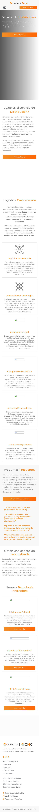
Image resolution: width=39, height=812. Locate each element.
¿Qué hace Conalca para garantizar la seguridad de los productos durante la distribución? (17, 517)
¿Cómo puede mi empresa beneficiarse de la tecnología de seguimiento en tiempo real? (18, 528)
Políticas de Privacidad (12, 778)
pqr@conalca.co (11, 796)
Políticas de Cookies (11, 781)
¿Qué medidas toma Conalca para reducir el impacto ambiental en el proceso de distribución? (19, 537)
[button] (19, 508)
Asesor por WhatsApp (13, 799)
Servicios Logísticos (10, 761)
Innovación (7, 767)
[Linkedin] (9, 757)
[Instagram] (6, 757)
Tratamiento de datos (11, 787)
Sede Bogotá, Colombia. (14, 793)
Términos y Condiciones (12, 784)
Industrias (7, 764)
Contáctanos (8, 773)
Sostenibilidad (8, 770)
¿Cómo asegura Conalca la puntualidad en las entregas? (17, 508)
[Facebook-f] (3, 757)
